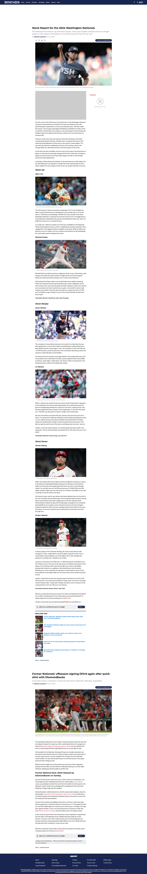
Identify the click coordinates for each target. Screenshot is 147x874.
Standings (41, 2)
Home (37, 660)
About (37, 860)
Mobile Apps (107, 860)
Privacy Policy (76, 863)
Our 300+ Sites (91, 860)
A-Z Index (75, 865)
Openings (54, 860)
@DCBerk (68, 598)
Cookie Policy (107, 863)
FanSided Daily (39, 863)
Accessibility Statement (59, 865)
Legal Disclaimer (40, 865)
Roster (48, 2)
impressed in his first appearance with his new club (58, 794)
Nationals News (44, 660)
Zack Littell (76, 782)
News (22, 2)
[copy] (45, 40)
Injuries (53, 2)
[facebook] (134, 2)
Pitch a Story (55, 863)
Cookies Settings (92, 865)
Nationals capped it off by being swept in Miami (56, 746)
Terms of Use (91, 863)
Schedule (34, 2)
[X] (137, 2)
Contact (74, 860)
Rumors (28, 2)
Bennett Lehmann (40, 36)
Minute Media (27, 869)
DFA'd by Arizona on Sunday (46, 811)
